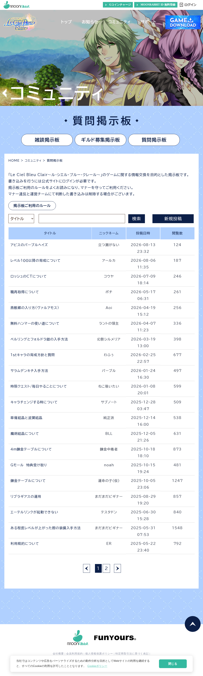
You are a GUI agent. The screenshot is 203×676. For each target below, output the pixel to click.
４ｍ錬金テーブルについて (31, 449)
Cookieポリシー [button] (97, 665)
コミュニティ (119, 22)
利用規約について (25, 543)
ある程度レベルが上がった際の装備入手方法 (46, 528)
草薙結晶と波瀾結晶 (26, 417)
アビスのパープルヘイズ (29, 245)
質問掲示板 (154, 139)
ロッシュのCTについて (29, 276)
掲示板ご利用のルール (32, 205)
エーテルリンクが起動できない (34, 512)
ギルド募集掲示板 (100, 139)
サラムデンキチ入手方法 (29, 370)
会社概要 (58, 653)
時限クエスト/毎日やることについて (39, 386)
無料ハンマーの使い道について (35, 323)
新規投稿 (173, 219)
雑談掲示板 (47, 139)
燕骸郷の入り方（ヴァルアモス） (35, 307)
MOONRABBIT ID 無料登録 (158, 4)
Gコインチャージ (120, 4)
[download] (183, 27)
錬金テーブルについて (28, 480)
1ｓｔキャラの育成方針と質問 (33, 354)
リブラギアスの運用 (26, 496)
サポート (148, 22)
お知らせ (90, 22)
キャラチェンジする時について (34, 402)
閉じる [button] (172, 663)
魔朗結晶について (25, 433)
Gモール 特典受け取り (29, 465)
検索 (136, 219)
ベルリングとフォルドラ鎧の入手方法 (39, 339)
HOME (14, 160)
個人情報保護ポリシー (99, 653)
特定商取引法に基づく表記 (132, 653)
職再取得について (25, 292)
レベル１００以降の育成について (36, 260)
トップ (66, 22)
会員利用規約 (74, 653)
